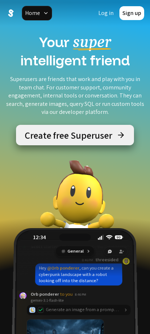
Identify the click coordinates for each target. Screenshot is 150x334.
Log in (106, 13)
